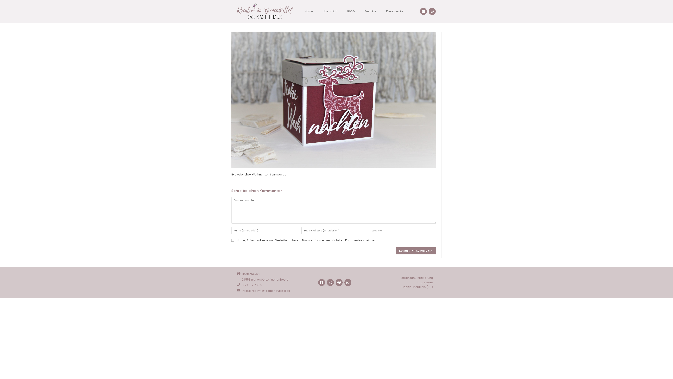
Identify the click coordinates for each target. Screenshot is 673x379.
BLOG (351, 11)
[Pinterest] (339, 282)
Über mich (330, 11)
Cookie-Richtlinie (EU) (417, 287)
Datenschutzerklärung (417, 278)
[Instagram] (330, 282)
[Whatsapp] (432, 11)
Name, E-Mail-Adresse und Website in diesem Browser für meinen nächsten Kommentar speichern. (307, 240)
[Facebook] (321, 282)
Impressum (425, 282)
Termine (370, 11)
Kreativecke (394, 11)
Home (309, 11)
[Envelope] (423, 11)
